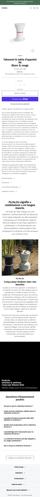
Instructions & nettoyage (10, 187)
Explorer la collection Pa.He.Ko (20, 458)
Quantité (20, 81)
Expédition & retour (8, 191)
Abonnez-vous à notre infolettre (17, 490)
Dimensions (6, 183)
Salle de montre (17, 484)
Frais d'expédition (10, 74)
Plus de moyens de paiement (20, 104)
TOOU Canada (19, 467)
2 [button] (20, 55)
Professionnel (19, 478)
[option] (20, 2)
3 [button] (21, 55)
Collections (19, 473)
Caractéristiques (7, 178)
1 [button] (18, 55)
